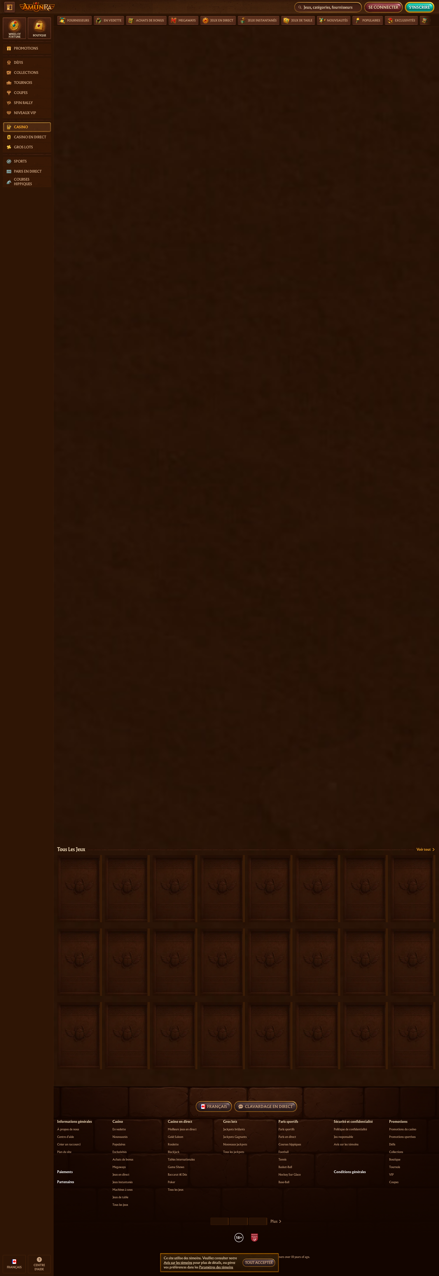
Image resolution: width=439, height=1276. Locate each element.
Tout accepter (259, 1262)
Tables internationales (181, 1159)
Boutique (394, 1159)
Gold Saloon (175, 1137)
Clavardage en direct (269, 1106)
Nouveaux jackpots (235, 1144)
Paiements (65, 1172)
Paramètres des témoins (216, 1267)
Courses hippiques (289, 1144)
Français (217, 1106)
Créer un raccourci (68, 1144)
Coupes (394, 1182)
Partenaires (65, 1182)
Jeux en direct (120, 1175)
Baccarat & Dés (177, 1175)
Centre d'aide (65, 1137)
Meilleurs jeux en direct (182, 1129)
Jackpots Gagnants (235, 1137)
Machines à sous (122, 1190)
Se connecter (383, 7)
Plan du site (64, 1152)
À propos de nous (68, 1129)
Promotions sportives (402, 1137)
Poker (171, 1182)
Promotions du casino (402, 1129)
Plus (273, 1221)
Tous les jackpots (233, 1152)
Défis (392, 1144)
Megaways (119, 1167)
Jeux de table (120, 1197)
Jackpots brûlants (234, 1129)
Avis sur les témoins (346, 1144)
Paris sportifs (286, 1129)
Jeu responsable (343, 1137)
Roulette (173, 1144)
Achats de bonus (122, 1159)
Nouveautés (120, 1137)
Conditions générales (350, 1172)
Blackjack (173, 1152)
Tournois (394, 1167)
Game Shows (176, 1167)
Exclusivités (119, 1152)
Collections (396, 1152)
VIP (391, 1175)
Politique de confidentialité (350, 1129)
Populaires (118, 1144)
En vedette (119, 1129)
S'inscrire (419, 7)
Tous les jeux (71, 849)
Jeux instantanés (122, 1182)
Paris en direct (287, 1137)
